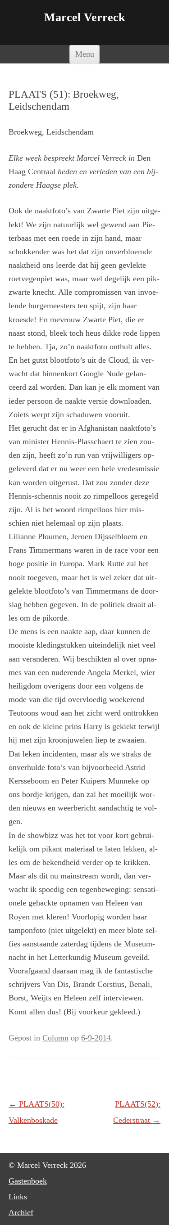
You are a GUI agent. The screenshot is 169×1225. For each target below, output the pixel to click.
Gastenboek (28, 1180)
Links (18, 1196)
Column (55, 1037)
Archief (21, 1212)
